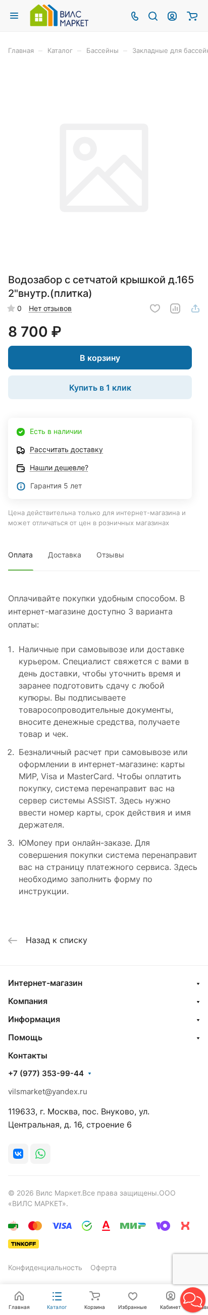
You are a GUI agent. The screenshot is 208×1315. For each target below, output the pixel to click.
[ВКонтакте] (18, 1154)
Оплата (20, 554)
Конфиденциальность (45, 1267)
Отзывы (110, 554)
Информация (34, 1019)
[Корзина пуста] (192, 16)
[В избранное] (155, 308)
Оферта (103, 1267)
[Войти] (172, 16)
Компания (27, 1001)
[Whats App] (40, 1154)
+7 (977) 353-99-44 (46, 1073)
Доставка (64, 554)
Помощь (25, 1037)
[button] (192, 1299)
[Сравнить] (175, 308)
